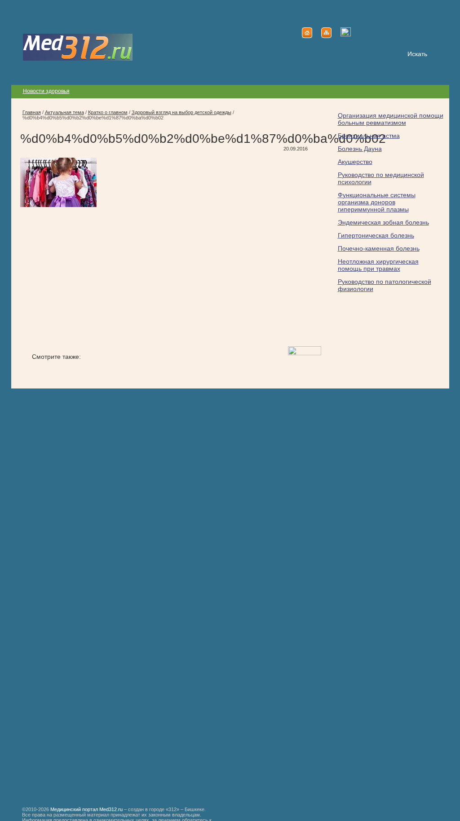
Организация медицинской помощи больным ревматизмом (390, 119)
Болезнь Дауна (360, 148)
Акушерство (355, 161)
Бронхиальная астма (369, 135)
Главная (31, 112)
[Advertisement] (95, 277)
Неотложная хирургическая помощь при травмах (378, 265)
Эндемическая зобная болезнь (383, 222)
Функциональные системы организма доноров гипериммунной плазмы (377, 202)
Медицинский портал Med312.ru (86, 809)
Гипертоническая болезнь (376, 235)
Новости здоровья (46, 91)
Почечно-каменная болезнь (379, 248)
